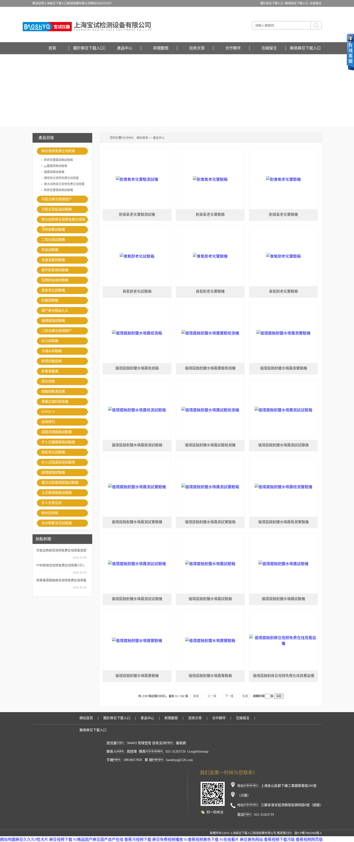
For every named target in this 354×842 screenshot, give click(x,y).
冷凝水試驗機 (51, 351)
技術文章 (197, 48)
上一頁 (212, 696)
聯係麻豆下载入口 (305, 48)
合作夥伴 (233, 48)
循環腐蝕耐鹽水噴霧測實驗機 (283, 368)
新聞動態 (161, 48)
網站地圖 (7, 839)
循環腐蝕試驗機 (53, 320)
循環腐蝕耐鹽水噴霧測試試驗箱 (283, 445)
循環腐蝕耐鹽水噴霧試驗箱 (210, 599)
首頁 (52, 48)
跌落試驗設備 (51, 361)
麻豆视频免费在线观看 (58, 151)
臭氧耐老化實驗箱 (283, 291)
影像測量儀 (49, 371)
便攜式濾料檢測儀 (54, 401)
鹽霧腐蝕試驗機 (54, 172)
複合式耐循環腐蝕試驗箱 (60, 482)
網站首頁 (142, 138)
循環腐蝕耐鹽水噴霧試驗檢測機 (210, 445)
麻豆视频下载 (60, 839)
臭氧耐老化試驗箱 (137, 291)
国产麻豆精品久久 (54, 310)
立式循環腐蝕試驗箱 (56, 493)
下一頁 (229, 696)
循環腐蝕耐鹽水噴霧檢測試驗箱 (137, 445)
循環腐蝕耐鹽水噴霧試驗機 (283, 599)
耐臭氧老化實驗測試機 (137, 214)
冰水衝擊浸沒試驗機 (56, 523)
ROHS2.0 (48, 412)
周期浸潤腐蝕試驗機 (56, 432)
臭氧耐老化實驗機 (210, 291)
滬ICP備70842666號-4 (307, 833)
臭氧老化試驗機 (53, 290)
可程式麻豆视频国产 (56, 199)
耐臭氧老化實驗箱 (210, 214)
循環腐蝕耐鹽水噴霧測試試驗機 (137, 599)
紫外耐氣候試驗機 (54, 270)
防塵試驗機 (49, 300)
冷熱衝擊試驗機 (53, 229)
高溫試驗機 (49, 250)
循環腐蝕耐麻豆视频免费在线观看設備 (283, 676)
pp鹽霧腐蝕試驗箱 (55, 166)
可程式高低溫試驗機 (56, 209)
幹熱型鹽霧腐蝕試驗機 (58, 190)
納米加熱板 (49, 513)
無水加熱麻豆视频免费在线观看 (64, 184)
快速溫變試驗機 (53, 260)
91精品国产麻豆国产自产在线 (98, 839)
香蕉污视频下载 (137, 839)
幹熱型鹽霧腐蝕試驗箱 (58, 160)
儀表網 (181, 743)
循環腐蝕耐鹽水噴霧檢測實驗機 (283, 522)
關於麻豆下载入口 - (272, 3)
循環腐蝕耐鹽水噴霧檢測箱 (137, 368)
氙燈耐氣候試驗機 (54, 280)
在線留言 (315, 3)
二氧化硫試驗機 (53, 239)
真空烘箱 (48, 381)
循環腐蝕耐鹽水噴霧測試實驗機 (137, 522)
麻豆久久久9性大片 (31, 839)
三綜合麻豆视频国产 (56, 331)
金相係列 (48, 422)
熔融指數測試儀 (53, 391)
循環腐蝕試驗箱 (53, 472)
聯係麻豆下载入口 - (297, 3)
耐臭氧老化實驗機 (283, 214)
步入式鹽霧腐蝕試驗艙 (58, 442)
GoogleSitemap (197, 751)
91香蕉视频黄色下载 (201, 839)
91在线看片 (229, 839)
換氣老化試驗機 (53, 452)
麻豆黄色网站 (251, 839)
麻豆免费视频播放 (167, 839)
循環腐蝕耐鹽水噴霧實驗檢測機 (210, 368)
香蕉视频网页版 (309, 839)
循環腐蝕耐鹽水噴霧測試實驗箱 (210, 522)
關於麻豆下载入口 (88, 48)
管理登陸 (144, 743)
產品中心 (124, 48)
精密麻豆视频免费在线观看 (61, 178)
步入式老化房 (51, 503)
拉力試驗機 (49, 341)
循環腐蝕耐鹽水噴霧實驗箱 (210, 676)
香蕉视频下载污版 (279, 839)
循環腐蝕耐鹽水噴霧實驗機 (137, 676)
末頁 (245, 696)
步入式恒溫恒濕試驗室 (58, 462)
